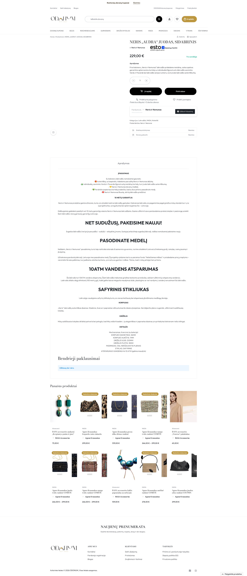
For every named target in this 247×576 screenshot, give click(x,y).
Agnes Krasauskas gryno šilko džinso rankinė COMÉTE (122, 434)
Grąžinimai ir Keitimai (133, 559)
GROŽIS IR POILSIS (123, 31)
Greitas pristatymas (143, 130)
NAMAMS (139, 31)
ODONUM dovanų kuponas (163, 8)
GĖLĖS (71, 31)
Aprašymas (134, 63)
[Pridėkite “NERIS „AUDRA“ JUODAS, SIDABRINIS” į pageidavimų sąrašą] (182, 99)
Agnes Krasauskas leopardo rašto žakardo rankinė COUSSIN (92, 434)
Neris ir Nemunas (138, 47)
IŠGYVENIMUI (203, 31)
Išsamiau (136, 3)
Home (52, 37)
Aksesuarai (55, 428)
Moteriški (155, 120)
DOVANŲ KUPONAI (57, 31)
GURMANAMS (106, 31)
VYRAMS (189, 31)
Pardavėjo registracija (96, 555)
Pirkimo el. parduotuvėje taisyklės (175, 552)
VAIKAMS (177, 31)
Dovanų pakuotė (141, 135)
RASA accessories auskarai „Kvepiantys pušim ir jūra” (63, 432)
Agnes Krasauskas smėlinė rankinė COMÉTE (153, 491)
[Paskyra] (169, 19)
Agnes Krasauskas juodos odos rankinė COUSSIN (182, 491)
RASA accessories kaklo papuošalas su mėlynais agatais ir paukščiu (122, 492)
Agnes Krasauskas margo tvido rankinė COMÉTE (152, 432)
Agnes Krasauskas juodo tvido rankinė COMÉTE (62, 491)
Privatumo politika (169, 559)
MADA (150, 31)
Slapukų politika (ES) (170, 555)
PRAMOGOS (163, 31)
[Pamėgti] (177, 19)
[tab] (123, 163)
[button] (146, 99)
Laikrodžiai (142, 120)
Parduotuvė (60, 37)
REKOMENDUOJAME (87, 31)
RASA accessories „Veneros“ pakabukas (180, 432)
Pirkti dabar (180, 91)
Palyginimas (180, 8)
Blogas (76, 8)
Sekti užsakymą (65, 8)
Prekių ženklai (192, 8)
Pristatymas (130, 555)
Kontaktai (53, 8)
